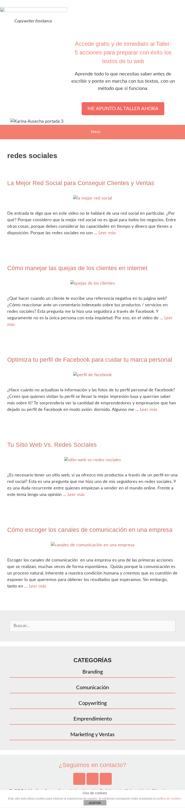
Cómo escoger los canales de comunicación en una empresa (89, 529)
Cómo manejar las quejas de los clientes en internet (77, 268)
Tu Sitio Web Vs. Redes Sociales (52, 444)
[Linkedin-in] (106, 779)
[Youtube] (79, 779)
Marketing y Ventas (92, 734)
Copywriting (93, 703)
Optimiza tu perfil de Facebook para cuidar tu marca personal (89, 359)
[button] (123, 108)
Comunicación (92, 687)
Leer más (107, 233)
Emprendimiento (92, 718)
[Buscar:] (92, 625)
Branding (92, 671)
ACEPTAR (95, 802)
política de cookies (169, 798)
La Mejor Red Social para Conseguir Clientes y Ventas (80, 183)
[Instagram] (92, 779)
